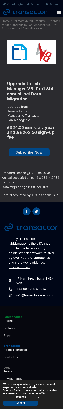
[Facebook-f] (27, 211)
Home (6, 21)
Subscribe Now (29, 152)
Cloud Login (15, 4)
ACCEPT (20, 403)
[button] (59, 12)
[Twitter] (36, 211)
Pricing (8, 320)
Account (36, 4)
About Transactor (15, 350)
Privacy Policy (13, 378)
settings (21, 396)
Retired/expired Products (29, 21)
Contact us (11, 357)
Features (9, 328)
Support (55, 4)
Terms (8, 371)
